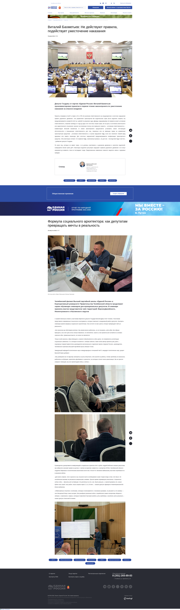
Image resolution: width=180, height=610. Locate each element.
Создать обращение (118, 193)
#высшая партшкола (114, 559)
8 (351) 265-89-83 (122, 575)
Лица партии (61, 12)
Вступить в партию (127, 12)
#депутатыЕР (90, 563)
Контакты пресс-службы (76, 577)
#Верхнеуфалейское (66, 559)
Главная (50, 20)
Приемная (102, 12)
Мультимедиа (114, 12)
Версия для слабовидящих (125, 3)
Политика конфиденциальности (56, 600)
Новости (66, 20)
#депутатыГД (91, 180)
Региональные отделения (96, 573)
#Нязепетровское (79, 559)
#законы (102, 180)
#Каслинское (91, 559)
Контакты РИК (53, 577)
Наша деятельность (74, 12)
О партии (50, 12)
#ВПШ (102, 559)
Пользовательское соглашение (56, 599)
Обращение (95, 7)
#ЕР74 (81, 180)
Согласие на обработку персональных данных (59, 603)
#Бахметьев (112, 180)
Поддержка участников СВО (90, 16)
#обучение (126, 559)
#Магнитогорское (69, 180)
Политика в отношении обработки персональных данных (62, 602)
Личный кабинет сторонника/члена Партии (118, 7)
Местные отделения (89, 12)
